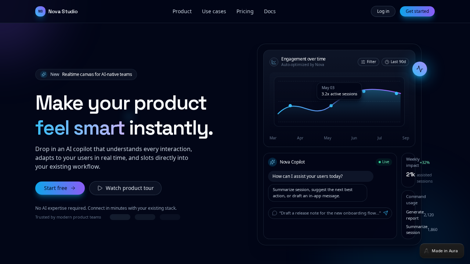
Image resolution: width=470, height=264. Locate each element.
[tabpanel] (235, 132)
